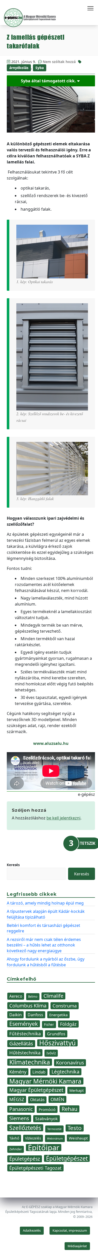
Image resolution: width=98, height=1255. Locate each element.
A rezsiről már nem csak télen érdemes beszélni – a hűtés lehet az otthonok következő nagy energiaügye (44, 945)
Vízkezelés (33, 1138)
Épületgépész (24, 1158)
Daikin (15, 1015)
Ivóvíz (51, 1053)
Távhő (14, 1138)
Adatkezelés (32, 1230)
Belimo (32, 996)
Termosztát (54, 1129)
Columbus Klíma (27, 1005)
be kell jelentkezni (63, 818)
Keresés (13, 865)
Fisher (49, 1024)
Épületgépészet (67, 1158)
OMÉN (57, 1099)
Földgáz (68, 1024)
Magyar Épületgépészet (36, 1090)
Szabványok (46, 1118)
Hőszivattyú (57, 1042)
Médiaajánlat (77, 1246)
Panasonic (21, 1109)
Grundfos (56, 1034)
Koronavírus (70, 1062)
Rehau (69, 1108)
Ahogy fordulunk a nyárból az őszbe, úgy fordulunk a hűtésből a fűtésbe (45, 961)
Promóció (47, 1109)
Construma (65, 1005)
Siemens (19, 1118)
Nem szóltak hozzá (59, 61)
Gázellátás (21, 1043)
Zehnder (15, 1149)
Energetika (58, 1014)
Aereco (15, 996)
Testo (75, 1127)
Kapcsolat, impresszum (70, 1230)
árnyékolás (18, 67)
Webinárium (55, 1138)
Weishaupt (78, 1138)
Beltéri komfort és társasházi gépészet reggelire (43, 928)
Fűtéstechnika (25, 1033)
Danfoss (35, 1015)
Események (23, 1023)
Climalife (53, 995)
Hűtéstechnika (24, 1052)
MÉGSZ (16, 1099)
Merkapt (76, 1090)
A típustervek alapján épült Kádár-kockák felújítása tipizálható (46, 914)
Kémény (17, 1071)
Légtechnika (65, 1071)
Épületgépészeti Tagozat (35, 1168)
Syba (39, 67)
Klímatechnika (29, 1062)
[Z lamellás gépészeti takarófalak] (51, 109)
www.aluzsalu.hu (51, 743)
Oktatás (37, 1099)
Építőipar (43, 1147)
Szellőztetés (25, 1127)
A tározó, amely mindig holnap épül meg (45, 903)
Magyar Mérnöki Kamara (45, 1081)
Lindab (38, 1072)
